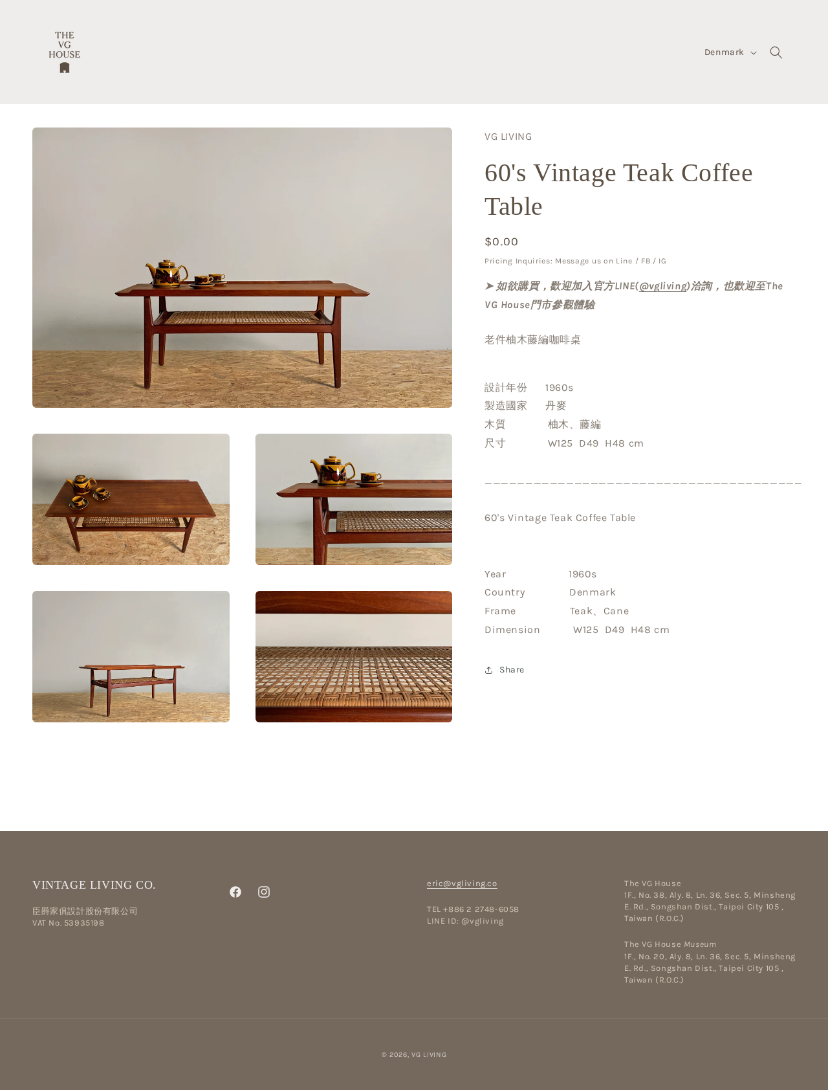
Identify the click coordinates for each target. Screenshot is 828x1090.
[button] (776, 52)
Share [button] (512, 669)
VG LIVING (428, 1055)
